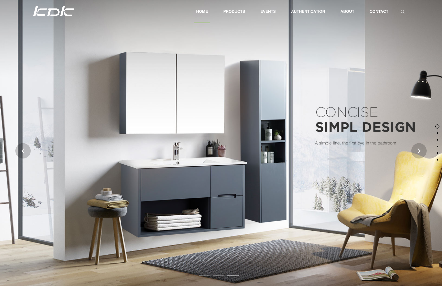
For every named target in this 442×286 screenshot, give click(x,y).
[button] (419, 150)
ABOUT (347, 11)
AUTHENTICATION (308, 11)
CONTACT (379, 11)
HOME (202, 11)
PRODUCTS (234, 11)
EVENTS (268, 11)
